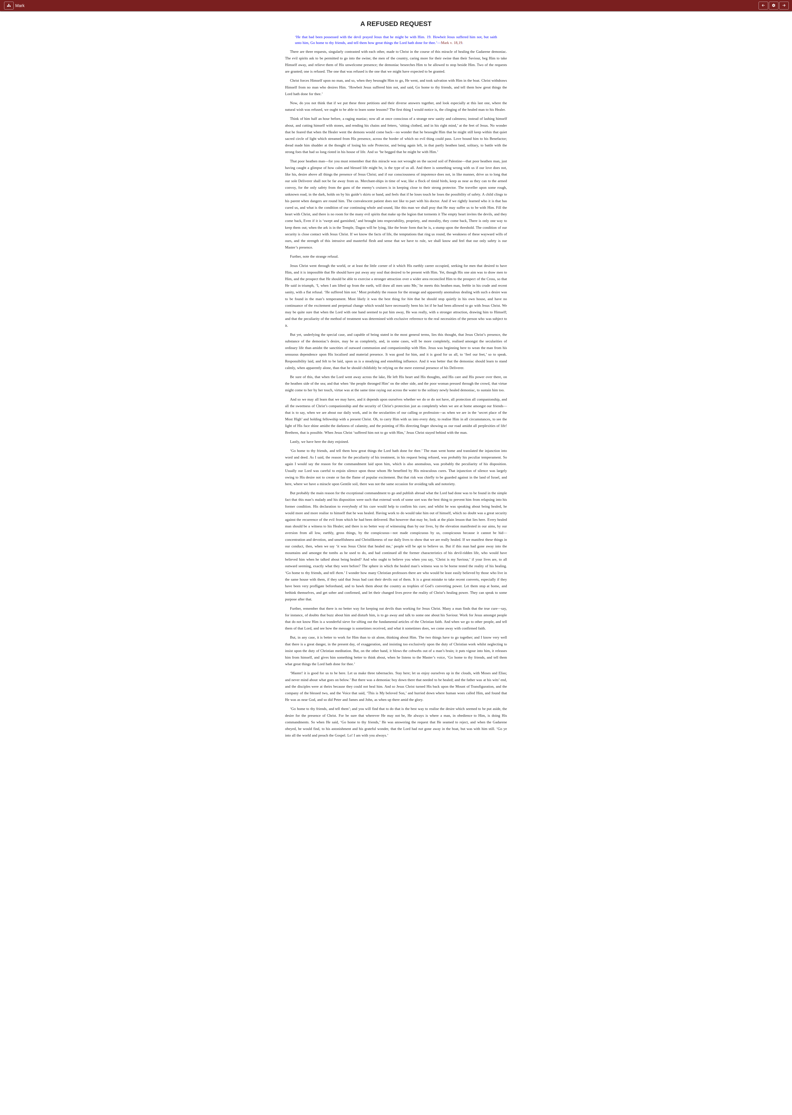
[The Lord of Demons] (763, 5)
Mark (20, 5)
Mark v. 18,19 (451, 43)
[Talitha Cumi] (784, 5)
